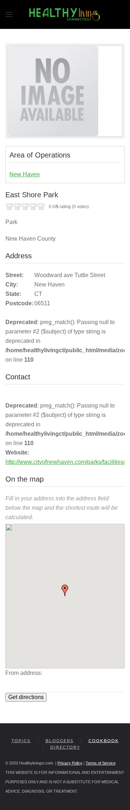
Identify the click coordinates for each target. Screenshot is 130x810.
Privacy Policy (69, 763)
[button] (9, 14)
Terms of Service (101, 763)
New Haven (24, 174)
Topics (21, 740)
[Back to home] (65, 14)
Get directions (26, 697)
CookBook (103, 740)
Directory (65, 747)
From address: (23, 673)
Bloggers (60, 740)
